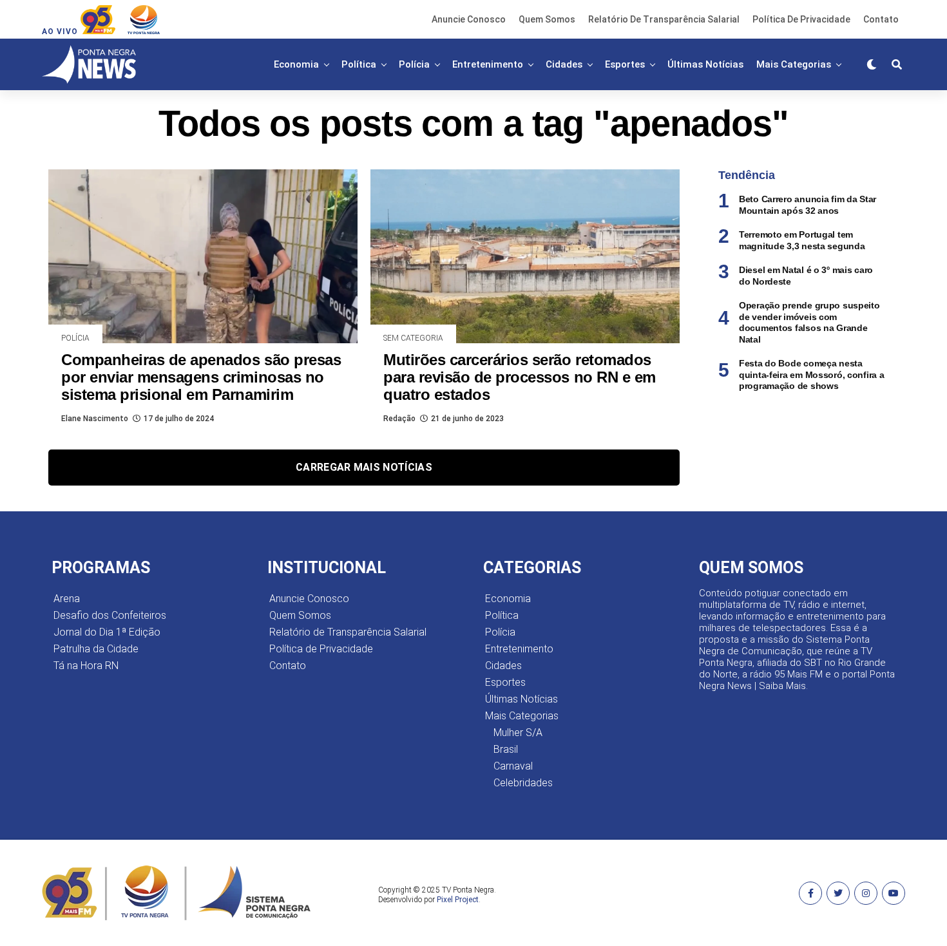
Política (358, 64)
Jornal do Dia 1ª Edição (106, 632)
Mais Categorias (793, 64)
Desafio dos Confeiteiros (109, 615)
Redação (399, 418)
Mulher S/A (517, 732)
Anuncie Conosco (469, 19)
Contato (881, 19)
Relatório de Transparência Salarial (664, 19)
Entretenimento (487, 64)
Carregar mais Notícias (364, 467)
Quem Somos (547, 19)
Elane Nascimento (94, 418)
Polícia (414, 64)
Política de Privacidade (801, 19)
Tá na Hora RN (86, 665)
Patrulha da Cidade (96, 649)
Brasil (505, 749)
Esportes (625, 64)
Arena (66, 598)
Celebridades (523, 783)
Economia (296, 64)
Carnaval (513, 766)
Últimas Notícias (705, 64)
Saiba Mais (782, 686)
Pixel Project (458, 899)
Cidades (564, 64)
